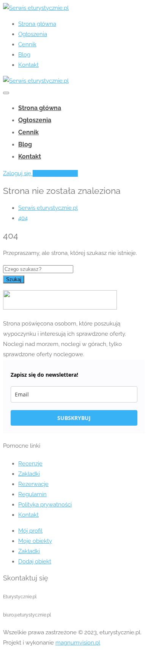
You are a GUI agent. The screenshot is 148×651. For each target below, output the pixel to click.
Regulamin (32, 494)
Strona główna (37, 23)
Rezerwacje (33, 484)
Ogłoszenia (32, 34)
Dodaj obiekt (34, 561)
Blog (24, 54)
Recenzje (30, 463)
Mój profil (30, 530)
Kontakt (28, 64)
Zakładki (29, 473)
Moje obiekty (35, 541)
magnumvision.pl (77, 642)
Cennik (27, 44)
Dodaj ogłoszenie (55, 173)
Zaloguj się (18, 173)
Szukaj (13, 279)
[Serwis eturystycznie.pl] (36, 8)
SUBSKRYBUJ (74, 417)
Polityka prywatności (45, 504)
